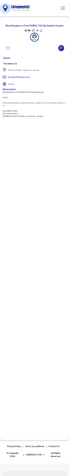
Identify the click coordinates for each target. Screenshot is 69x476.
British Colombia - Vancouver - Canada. (23, 70)
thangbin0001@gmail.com (19, 77)
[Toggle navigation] (62, 8)
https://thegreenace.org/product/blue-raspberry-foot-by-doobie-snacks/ (33, 103)
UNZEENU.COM (34, 454)
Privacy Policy (14, 446)
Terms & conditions (34, 446)
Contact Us (54, 446)
